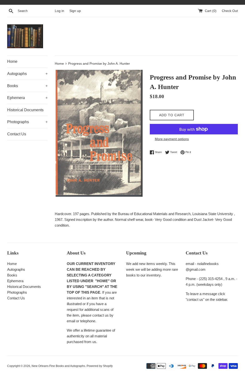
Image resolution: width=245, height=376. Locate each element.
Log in (59, 11)
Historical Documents (25, 110)
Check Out (230, 11)
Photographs (27, 122)
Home (12, 61)
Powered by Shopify (100, 366)
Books (27, 86)
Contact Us (16, 134)
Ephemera (27, 98)
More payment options (172, 139)
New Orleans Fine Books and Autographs (58, 366)
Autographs (27, 74)
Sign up (75, 11)
